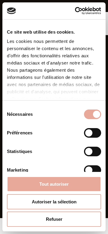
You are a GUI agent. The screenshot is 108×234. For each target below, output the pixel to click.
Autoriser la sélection (54, 201)
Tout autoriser (54, 184)
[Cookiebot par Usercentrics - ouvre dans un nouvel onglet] (76, 11)
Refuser (54, 219)
